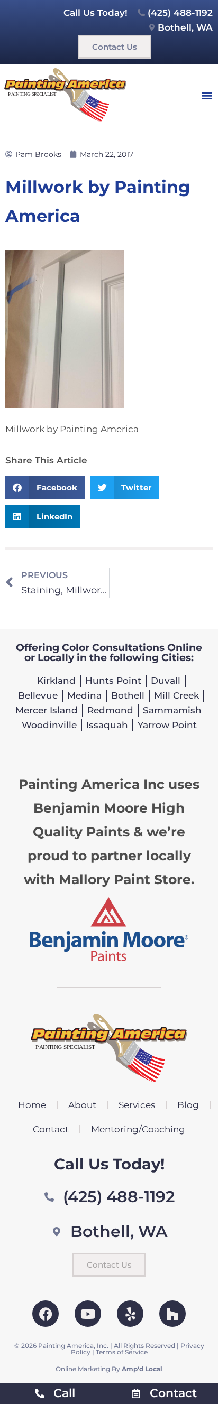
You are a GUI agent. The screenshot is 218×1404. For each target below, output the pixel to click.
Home (32, 1105)
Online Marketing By (109, 1369)
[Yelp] (130, 1313)
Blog (188, 1105)
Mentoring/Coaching (138, 1129)
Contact (51, 1129)
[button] (207, 95)
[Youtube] (88, 1313)
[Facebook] (45, 1313)
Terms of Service (122, 1352)
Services (137, 1105)
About (82, 1105)
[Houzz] (172, 1313)
